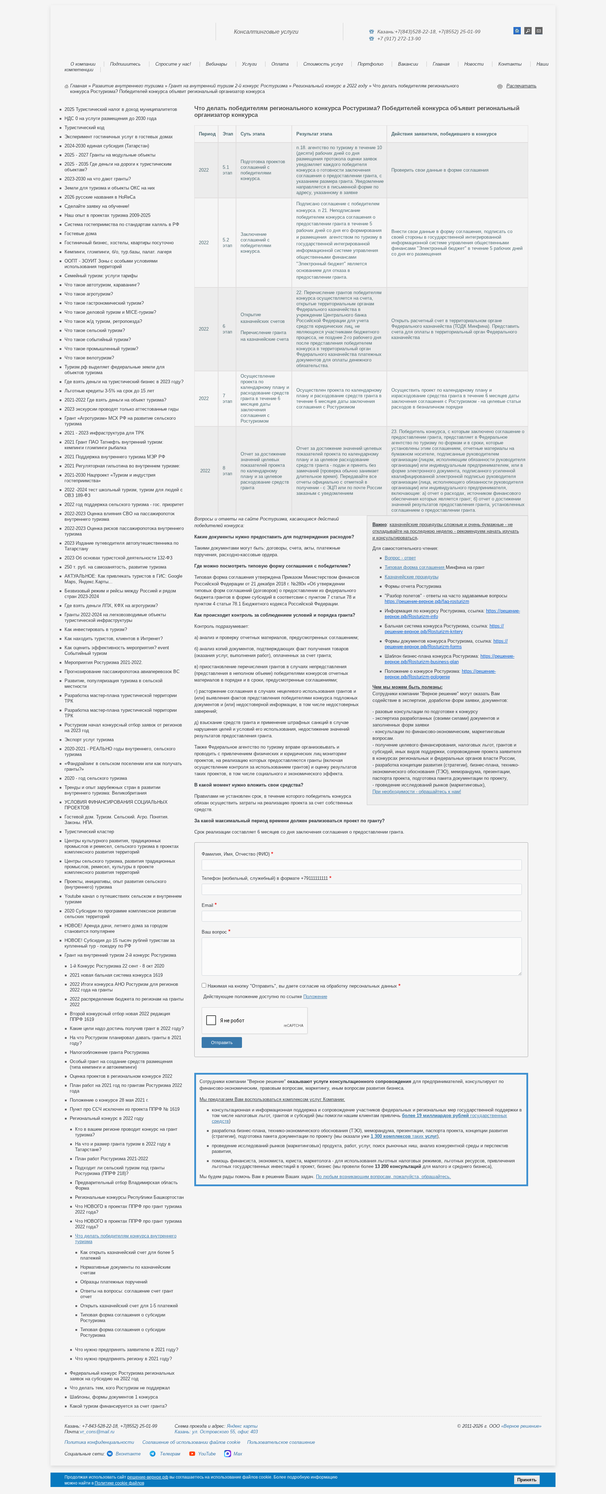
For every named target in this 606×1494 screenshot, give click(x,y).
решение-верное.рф (147, 1477)
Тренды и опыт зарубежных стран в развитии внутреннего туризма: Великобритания (112, 790)
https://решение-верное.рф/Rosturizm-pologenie (440, 674)
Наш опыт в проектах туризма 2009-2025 (107, 215)
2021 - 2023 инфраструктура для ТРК (104, 433)
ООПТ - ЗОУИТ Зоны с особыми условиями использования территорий (111, 263)
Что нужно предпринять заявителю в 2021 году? (126, 1349)
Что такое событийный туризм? (98, 339)
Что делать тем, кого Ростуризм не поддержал (120, 1387)
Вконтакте (128, 1453)
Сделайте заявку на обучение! (97, 206)
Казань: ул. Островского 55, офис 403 (216, 1431)
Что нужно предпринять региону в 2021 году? (123, 1358)
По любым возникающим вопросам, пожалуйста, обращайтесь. (383, 1176)
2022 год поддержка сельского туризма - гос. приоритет (124, 504)
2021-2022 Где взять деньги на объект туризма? (115, 400)
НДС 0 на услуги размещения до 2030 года (110, 118)
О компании (82, 64)
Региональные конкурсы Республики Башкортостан (129, 1197)
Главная (441, 64)
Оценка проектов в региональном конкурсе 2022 (121, 1076)
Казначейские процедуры (411, 576)
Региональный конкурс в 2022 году (330, 85)
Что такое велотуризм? (89, 357)
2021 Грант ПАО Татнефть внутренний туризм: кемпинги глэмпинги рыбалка (114, 444)
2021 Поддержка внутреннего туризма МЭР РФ (115, 456)
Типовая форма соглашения (415, 567)
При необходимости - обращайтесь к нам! (416, 791)
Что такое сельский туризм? (95, 330)
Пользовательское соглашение (281, 1442)
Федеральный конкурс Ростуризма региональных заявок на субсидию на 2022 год (122, 1375)
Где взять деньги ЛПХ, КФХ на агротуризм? (111, 605)
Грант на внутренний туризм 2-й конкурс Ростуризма (228, 85)
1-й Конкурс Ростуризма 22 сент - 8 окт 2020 (117, 966)
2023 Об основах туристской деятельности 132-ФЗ (119, 557)
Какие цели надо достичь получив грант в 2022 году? (127, 1028)
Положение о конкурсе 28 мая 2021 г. (109, 1100)
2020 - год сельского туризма (96, 778)
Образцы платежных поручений (113, 1281)
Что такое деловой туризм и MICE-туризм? (110, 312)
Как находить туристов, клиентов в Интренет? (114, 638)
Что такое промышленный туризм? (101, 348)
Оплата (280, 64)
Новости (474, 64)
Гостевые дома (80, 233)
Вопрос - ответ (400, 557)
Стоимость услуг (323, 64)
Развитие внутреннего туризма (127, 85)
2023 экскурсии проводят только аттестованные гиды (122, 409)
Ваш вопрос (214, 932)
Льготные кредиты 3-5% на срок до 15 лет (109, 390)
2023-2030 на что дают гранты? (98, 178)
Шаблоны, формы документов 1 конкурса (114, 1397)
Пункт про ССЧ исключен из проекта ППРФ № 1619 (125, 1109)
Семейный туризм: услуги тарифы (101, 275)
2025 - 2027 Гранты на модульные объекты (110, 155)
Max (238, 1453)
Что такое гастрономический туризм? (104, 303)
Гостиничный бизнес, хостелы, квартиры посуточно (119, 242)
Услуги (249, 64)
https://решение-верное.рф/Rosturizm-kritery (444, 628)
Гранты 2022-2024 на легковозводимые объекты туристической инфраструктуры (115, 617)
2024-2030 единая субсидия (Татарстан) (107, 145)
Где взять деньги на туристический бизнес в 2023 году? (124, 381)
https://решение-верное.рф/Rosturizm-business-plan (449, 658)
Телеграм (169, 1453)
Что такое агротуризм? (89, 294)
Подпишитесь (125, 64)
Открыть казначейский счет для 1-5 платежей (129, 1305)
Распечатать (521, 85)
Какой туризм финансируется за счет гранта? (118, 1406)
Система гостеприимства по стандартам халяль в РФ (122, 224)
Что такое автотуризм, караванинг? (102, 284)
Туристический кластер (89, 831)
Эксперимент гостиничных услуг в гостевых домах (119, 136)
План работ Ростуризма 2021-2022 (111, 1158)
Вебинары (216, 64)
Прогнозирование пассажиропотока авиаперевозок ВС (122, 671)
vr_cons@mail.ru (97, 1431)
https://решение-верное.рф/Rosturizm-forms (446, 643)
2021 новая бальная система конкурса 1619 (116, 975)
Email (207, 905)
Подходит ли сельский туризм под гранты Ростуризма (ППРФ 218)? (119, 1170)
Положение (315, 996)
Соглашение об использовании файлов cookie (191, 1442)
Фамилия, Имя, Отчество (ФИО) (236, 854)
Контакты (510, 64)
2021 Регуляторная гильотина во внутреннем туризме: (122, 466)
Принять (527, 1479)
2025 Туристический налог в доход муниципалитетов (121, 109)
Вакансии (408, 64)
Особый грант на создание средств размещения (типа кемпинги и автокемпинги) (121, 1064)
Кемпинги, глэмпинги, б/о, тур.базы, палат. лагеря (118, 251)
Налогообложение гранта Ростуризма (109, 1052)
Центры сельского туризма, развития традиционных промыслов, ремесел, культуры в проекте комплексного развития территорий (120, 866)
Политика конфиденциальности (99, 1442)
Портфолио (370, 64)
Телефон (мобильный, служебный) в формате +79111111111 (265, 878)
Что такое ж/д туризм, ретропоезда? (103, 321)
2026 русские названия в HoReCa (100, 197)
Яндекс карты (242, 1426)
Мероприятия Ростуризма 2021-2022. (104, 662)
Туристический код (85, 127)
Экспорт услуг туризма (89, 739)
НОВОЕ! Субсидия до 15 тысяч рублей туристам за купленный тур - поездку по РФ (120, 943)
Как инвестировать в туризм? (96, 629)
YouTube (207, 1453)
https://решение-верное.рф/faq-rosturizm (427, 601)
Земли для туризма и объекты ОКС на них (110, 188)
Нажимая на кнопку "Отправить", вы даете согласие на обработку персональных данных (302, 986)
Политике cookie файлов (119, 1483)
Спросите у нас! (173, 64)
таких (404, 1136)
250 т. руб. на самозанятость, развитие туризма (115, 567)
